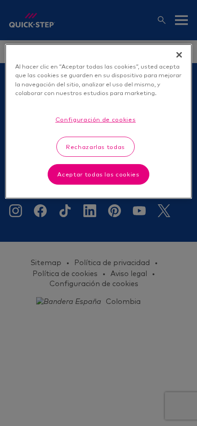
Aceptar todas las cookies (98, 174)
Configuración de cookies (95, 119)
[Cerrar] (179, 55)
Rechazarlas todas (95, 146)
